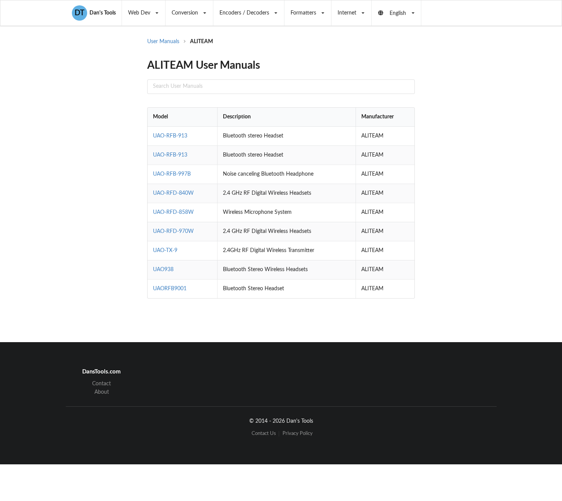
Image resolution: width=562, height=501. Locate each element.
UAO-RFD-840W (173, 193)
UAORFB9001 (170, 288)
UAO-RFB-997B (172, 174)
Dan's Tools (95, 13)
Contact (101, 383)
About (101, 392)
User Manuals (163, 41)
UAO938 (163, 269)
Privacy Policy (298, 433)
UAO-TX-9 (165, 250)
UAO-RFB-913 (170, 136)
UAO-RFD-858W (173, 212)
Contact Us (264, 433)
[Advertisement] (478, 160)
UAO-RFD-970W (173, 231)
